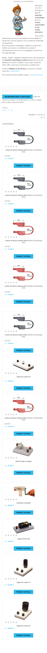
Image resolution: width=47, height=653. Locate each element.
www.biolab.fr (15, 71)
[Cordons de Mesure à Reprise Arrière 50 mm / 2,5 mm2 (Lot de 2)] (24, 137)
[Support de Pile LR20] (24, 527)
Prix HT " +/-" (6, 110)
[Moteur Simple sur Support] (24, 449)
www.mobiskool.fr (36, 75)
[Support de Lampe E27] (23, 610)
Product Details (23, 166)
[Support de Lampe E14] (23, 567)
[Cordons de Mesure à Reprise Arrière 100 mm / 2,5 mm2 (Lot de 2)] (24, 182)
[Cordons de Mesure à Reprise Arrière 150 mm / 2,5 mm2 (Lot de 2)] (24, 322)
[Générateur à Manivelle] (24, 491)
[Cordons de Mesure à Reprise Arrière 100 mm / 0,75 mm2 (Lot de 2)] (24, 273)
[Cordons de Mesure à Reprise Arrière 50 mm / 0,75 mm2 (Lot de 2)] (24, 227)
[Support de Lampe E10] (24, 365)
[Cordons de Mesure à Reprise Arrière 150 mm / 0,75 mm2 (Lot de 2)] (24, 405)
